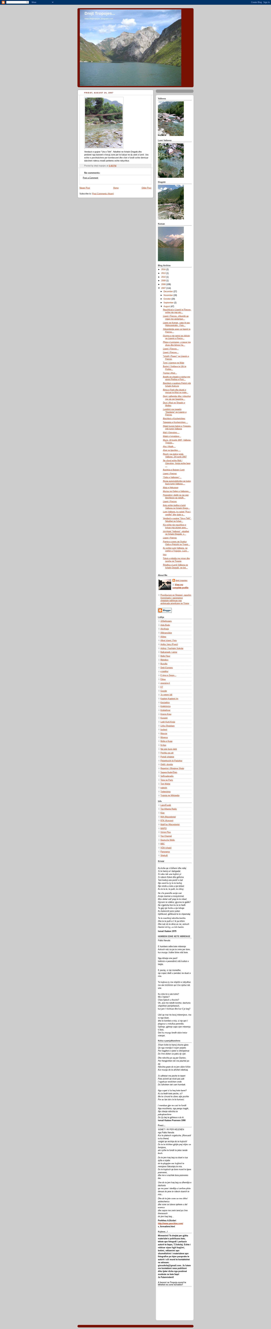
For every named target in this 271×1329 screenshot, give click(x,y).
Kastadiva (165, 703)
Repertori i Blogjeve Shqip (172, 768)
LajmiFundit (165, 805)
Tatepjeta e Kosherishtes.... (175, 422)
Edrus (163, 679)
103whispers (166, 621)
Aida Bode (165, 625)
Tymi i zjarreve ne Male (173, 363)
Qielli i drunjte (166, 764)
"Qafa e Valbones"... (172, 477)
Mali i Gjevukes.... (171, 433)
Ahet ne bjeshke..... (172, 450)
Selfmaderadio (166, 776)
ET (161, 687)
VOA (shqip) (165, 848)
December (168, 291)
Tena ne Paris (166, 780)
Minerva (164, 737)
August (167, 306)
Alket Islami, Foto (168, 640)
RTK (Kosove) (166, 821)
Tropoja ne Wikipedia (169, 795)
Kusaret (163, 718)
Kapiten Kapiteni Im (169, 699)
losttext (163, 730)
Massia (163, 733)
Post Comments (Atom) (103, 194)
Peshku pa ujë (166, 753)
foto (164, 555)
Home (116, 188)
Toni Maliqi (165, 784)
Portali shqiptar (167, 757)
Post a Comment (90, 178)
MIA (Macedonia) (168, 817)
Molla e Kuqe (166, 741)
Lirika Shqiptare (167, 726)
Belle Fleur (165, 656)
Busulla (163, 664)
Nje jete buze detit (168, 749)
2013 (163, 273)
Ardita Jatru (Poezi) (169, 644)
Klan (162, 813)
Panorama (165, 852)
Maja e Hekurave (170, 488)
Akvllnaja (164, 629)
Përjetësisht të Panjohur (171, 761)
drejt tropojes (181, 580)
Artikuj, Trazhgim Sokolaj (171, 648)
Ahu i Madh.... (169, 447)
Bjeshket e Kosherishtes (174, 419)
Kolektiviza (165, 706)
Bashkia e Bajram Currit (174, 470)
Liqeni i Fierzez (170, 474)
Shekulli (164, 855)
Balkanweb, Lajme (168, 652)
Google (163, 691)
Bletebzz (164, 660)
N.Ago (163, 745)
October (167, 299)
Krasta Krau (165, 714)
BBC (162, 844)
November (168, 295)
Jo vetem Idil (166, 695)
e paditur (164, 671)
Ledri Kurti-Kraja (167, 722)
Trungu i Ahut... (170, 373)
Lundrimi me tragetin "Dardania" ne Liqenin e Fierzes (174, 412)
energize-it (165, 683)
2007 (163, 288)
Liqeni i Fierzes (170, 502)
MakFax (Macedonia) (170, 824)
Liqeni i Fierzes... (171, 349)
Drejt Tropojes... (100, 13)
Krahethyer (165, 710)
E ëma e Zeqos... (168, 675)
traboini (163, 788)
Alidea (163, 637)
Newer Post (85, 188)
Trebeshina (165, 792)
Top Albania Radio (168, 809)
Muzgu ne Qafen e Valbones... (177, 491)
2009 (163, 281)
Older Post (146, 188)
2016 (163, 269)
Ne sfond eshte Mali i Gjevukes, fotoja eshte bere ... (176, 463)
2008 (163, 284)
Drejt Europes (166, 668)
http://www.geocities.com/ (170, 1223)
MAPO (163, 828)
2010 (163, 277)
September (169, 303)
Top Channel (166, 836)
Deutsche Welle (167, 840)
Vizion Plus (165, 832)
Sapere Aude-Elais (168, 772)
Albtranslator (166, 633)
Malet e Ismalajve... (172, 436)
